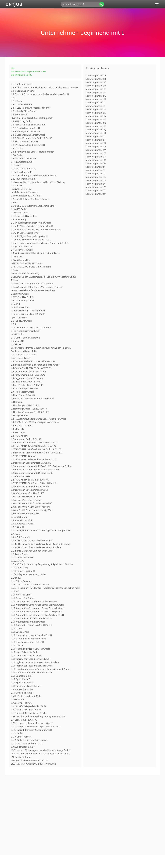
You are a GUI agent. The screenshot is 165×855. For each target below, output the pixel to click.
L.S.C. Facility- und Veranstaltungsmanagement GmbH (38, 716)
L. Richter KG (17, 429)
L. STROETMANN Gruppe (23, 456)
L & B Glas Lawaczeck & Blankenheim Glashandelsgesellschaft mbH (44, 87)
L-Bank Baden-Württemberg (25, 273)
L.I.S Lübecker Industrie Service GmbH (30, 584)
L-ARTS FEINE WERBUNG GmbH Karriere (31, 266)
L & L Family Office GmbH (23, 111)
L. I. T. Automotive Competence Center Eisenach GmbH (38, 418)
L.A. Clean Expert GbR (21, 520)
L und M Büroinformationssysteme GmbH (32, 226)
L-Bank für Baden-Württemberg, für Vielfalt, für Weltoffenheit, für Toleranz (43, 278)
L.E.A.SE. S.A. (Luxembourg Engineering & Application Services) (42, 564)
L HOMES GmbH (19, 209)
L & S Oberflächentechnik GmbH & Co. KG (31, 138)
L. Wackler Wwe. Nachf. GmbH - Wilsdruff (31, 503)
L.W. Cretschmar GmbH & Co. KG (27, 743)
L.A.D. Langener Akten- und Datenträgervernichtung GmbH (40, 530)
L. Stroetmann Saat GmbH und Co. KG (30, 486)
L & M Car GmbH (19, 114)
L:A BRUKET (17, 344)
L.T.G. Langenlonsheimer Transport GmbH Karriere (36, 726)
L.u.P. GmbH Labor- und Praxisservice (29, 740)
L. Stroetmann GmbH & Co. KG (26, 439)
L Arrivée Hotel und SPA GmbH (26, 195)
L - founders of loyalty (21, 84)
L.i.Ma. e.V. (16, 577)
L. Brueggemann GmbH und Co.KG (28, 374)
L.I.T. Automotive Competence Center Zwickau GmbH (37, 614)
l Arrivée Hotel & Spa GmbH (25, 192)
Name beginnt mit (95, 75)
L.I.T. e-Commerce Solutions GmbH (28, 638)
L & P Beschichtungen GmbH (25, 128)
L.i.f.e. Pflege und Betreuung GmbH (28, 574)
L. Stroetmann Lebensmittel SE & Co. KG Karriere (35, 469)
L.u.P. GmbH (17, 733)
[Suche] (101, 4)
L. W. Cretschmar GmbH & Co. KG (27, 493)
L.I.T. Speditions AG (20, 679)
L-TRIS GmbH (17, 334)
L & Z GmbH (17, 148)
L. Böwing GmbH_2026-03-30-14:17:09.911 (32, 368)
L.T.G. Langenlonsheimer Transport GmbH (32, 723)
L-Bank (14, 270)
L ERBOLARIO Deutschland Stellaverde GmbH (33, 205)
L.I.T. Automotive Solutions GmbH (28, 621)
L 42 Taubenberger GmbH (23, 178)
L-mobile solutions (20, 307)
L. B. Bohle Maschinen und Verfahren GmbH (33, 361)
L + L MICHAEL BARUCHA (23, 168)
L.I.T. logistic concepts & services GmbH (30, 658)
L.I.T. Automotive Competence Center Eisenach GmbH (38, 608)
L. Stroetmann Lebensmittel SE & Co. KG (31, 462)
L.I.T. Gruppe (17, 645)
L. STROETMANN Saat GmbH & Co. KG (30, 479)
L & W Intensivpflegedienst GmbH (28, 144)
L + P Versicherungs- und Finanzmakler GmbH (34, 175)
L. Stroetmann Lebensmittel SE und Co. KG (32, 472)
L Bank (14, 202)
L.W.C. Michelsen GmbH (22, 746)
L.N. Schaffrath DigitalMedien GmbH (29, 706)
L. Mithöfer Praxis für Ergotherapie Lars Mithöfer (35, 422)
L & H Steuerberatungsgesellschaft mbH (31, 107)
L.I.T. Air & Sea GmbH (21, 594)
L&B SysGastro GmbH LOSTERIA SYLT (29, 760)
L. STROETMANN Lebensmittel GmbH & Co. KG (34, 459)
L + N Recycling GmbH (22, 172)
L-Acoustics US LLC (20, 259)
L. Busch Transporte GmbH (24, 388)
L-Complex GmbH (20, 293)
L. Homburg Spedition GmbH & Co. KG (30, 412)
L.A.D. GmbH (17, 527)
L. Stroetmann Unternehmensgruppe (29, 489)
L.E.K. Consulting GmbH (23, 571)
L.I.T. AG (15, 591)
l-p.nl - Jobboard (19, 317)
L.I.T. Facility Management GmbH (27, 642)
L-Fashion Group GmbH (22, 300)
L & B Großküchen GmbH (23, 90)
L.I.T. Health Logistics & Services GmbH (30, 648)
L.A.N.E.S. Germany (20, 537)
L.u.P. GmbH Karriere (21, 736)
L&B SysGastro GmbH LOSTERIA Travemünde (33, 763)
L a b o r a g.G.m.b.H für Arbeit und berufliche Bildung (38, 182)
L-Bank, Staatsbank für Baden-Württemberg (33, 290)
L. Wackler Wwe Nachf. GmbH (26, 496)
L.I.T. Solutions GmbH (21, 675)
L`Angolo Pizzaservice (21, 246)
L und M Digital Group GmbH (25, 232)
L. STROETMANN (19, 435)
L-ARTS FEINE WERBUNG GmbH (26, 263)
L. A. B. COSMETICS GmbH (24, 354)
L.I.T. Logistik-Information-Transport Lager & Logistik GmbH (40, 669)
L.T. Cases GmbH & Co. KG (24, 719)
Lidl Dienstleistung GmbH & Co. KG (28, 71)
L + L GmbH (16, 165)
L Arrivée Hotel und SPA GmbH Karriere (30, 199)
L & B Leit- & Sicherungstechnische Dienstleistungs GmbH (40, 94)
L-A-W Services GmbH (21, 249)
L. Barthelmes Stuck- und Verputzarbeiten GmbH (35, 364)
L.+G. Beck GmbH (19, 516)
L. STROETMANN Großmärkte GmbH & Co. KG (34, 445)
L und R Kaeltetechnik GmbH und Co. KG (31, 239)
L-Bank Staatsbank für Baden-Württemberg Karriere (37, 286)
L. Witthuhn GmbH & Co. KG (25, 513)
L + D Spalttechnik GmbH (23, 158)
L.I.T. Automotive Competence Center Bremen (34, 601)
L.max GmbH (17, 699)
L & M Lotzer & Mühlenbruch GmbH (28, 124)
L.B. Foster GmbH (19, 554)
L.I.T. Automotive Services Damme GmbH (31, 618)
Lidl (12, 68)
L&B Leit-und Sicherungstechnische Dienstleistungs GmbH (40, 753)
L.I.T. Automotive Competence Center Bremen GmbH (37, 604)
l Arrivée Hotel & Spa (21, 188)
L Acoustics (16, 185)
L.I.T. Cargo (16, 628)
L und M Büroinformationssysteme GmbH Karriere (36, 229)
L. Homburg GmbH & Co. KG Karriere (29, 408)
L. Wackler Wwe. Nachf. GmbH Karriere (30, 506)
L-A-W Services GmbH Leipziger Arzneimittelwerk (35, 253)
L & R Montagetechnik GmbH (25, 131)
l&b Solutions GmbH (21, 756)
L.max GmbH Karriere (21, 702)
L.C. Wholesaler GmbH (22, 557)
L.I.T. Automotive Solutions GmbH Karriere (32, 625)
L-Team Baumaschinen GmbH (25, 330)
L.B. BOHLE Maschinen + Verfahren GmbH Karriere (36, 547)
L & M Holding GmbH (21, 121)
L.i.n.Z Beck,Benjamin (21, 581)
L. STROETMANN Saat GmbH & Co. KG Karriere (34, 483)
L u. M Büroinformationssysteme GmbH (31, 222)
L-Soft (14, 324)
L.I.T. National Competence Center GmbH (31, 672)
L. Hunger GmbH (19, 415)
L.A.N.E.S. (15, 533)
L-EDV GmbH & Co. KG (22, 297)
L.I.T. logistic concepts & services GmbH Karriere (35, 662)
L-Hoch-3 (15, 303)
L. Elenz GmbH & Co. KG (23, 395)
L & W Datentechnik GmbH (24, 141)
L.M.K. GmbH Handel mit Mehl (26, 696)
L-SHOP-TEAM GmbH (21, 320)
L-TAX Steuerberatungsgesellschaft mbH (31, 327)
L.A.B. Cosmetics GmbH (23, 523)
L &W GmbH (17, 155)
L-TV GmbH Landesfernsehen (25, 337)
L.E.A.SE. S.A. (17, 560)
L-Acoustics (16, 256)
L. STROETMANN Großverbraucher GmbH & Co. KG (36, 449)
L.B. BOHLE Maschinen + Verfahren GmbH (32, 540)
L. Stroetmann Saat (20, 476)
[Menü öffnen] (157, 4)
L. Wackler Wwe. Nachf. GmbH (26, 500)
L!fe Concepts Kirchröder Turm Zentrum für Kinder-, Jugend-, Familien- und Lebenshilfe (41, 349)
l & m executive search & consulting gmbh (32, 117)
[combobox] (82, 4)
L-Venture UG (17, 341)
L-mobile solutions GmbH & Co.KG (28, 314)
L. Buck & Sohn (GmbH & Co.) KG (27, 385)
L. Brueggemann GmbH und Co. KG (28, 371)
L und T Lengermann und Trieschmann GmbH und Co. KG (39, 243)
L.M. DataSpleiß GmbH (22, 692)
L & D (13, 97)
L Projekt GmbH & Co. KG (23, 215)
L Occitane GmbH (19, 212)
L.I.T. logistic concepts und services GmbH (32, 665)
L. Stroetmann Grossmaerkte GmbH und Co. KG (34, 442)
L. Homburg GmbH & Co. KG (25, 405)
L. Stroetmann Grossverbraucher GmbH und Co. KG (36, 452)
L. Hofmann (17, 401)
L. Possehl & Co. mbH (21, 425)
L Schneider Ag (18, 219)
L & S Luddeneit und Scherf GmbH (28, 134)
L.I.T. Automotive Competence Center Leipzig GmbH (37, 611)
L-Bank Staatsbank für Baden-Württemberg (32, 283)
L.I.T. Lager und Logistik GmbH (26, 655)
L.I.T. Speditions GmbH (22, 682)
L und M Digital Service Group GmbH (29, 236)
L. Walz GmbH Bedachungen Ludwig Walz (31, 510)
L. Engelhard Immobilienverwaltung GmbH (32, 398)
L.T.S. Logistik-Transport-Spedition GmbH (31, 729)
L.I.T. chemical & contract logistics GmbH (31, 635)
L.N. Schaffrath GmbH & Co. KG (26, 709)
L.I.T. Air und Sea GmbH (22, 598)
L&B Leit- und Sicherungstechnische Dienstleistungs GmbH (40, 750)
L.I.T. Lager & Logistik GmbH (25, 652)
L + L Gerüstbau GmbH (22, 161)
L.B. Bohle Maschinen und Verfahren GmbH (32, 550)
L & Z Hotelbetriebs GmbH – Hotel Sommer (32, 151)
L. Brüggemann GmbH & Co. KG (27, 378)
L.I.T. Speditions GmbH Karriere (26, 685)
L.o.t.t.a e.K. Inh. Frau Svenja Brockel (29, 713)
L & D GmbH (17, 101)
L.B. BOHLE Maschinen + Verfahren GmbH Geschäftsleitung (40, 543)
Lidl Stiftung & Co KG (21, 74)
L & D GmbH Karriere (21, 104)
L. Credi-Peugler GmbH (22, 391)
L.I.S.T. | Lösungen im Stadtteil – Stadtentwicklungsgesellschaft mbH (45, 587)
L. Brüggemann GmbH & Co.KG (26, 381)
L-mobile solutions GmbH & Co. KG (28, 310)
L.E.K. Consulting (19, 567)
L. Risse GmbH (18, 432)
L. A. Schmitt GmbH (21, 357)
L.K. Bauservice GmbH (22, 689)
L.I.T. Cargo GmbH (20, 631)
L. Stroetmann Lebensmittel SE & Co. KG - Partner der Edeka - (41, 466)
